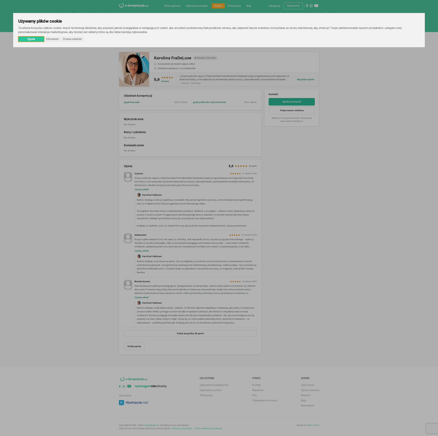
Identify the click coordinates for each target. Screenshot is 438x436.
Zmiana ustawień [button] (72, 39)
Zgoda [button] (31, 39)
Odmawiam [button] (52, 39)
